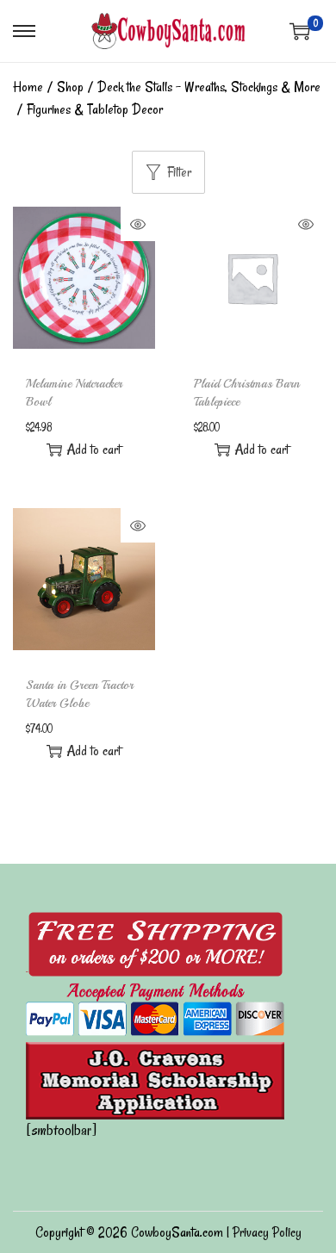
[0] (299, 31)
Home (28, 87)
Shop (70, 87)
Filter (179, 172)
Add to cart (93, 449)
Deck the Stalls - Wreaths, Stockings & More (208, 87)
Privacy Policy (267, 1232)
